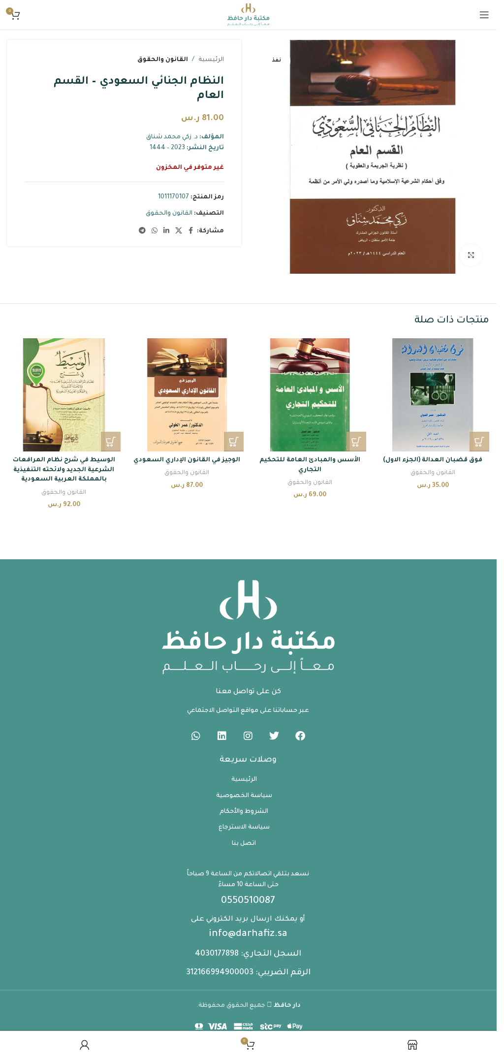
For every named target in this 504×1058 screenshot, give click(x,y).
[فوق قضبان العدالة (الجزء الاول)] (432, 394)
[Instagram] (248, 736)
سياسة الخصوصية (244, 796)
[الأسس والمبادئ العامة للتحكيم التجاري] (310, 394)
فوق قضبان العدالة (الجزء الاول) (432, 460)
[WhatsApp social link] (154, 231)
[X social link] (178, 231)
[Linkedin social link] (166, 231)
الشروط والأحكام (244, 811)
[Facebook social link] (191, 231)
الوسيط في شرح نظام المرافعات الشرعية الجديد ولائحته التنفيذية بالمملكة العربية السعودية (64, 470)
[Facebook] (300, 736)
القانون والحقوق (162, 60)
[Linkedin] (222, 736)
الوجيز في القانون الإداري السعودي (186, 460)
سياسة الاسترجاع (244, 827)
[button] (479, 441)
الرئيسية (211, 60)
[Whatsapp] (196, 736)
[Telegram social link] (142, 231)
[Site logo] (248, 15)
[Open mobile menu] (484, 15)
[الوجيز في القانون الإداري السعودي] (187, 394)
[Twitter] (274, 736)
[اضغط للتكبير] (471, 255)
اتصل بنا (244, 843)
